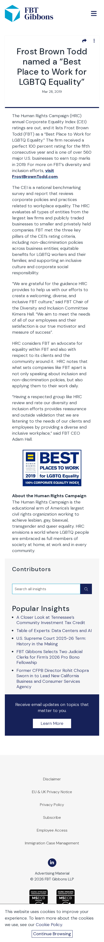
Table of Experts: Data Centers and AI (54, 630)
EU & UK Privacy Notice (52, 791)
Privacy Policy (52, 804)
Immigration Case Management (52, 843)
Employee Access (52, 830)
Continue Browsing (52, 934)
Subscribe (52, 817)
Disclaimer (52, 779)
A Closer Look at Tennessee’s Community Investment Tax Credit (50, 620)
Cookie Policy (49, 925)
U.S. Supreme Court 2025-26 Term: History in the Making (51, 641)
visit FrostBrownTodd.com (35, 174)
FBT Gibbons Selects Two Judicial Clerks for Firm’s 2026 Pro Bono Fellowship (49, 657)
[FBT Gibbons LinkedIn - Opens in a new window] (52, 862)
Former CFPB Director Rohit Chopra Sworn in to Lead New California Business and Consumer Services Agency (52, 679)
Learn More (52, 723)
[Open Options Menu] (94, 40)
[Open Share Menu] (84, 40)
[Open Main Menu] (94, 13)
